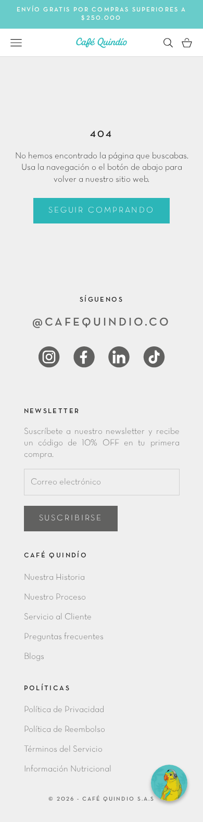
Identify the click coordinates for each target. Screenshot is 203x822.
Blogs (34, 657)
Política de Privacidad (64, 710)
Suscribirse (71, 518)
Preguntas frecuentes (64, 637)
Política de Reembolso (64, 729)
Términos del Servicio (63, 749)
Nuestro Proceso (55, 597)
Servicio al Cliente (58, 617)
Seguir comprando (101, 210)
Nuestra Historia (54, 577)
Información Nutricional (67, 769)
